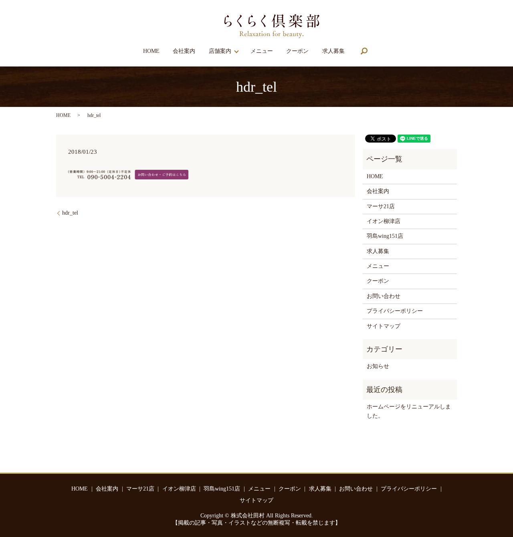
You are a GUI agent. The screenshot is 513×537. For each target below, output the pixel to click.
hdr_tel (70, 213)
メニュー (261, 51)
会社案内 (184, 51)
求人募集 (333, 51)
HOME (151, 51)
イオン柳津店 (383, 221)
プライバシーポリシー (395, 311)
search (364, 51)
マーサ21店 (381, 206)
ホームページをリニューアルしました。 (409, 411)
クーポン (297, 51)
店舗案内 (220, 51)
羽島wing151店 (385, 236)
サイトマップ (383, 326)
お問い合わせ (383, 296)
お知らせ (378, 366)
